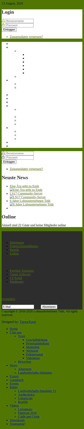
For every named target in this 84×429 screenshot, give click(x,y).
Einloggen (9, 29)
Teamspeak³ (17, 146)
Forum (14, 94)
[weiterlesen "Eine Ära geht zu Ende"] (26, 190)
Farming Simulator (22, 270)
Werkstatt (32, 65)
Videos (14, 127)
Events (14, 102)
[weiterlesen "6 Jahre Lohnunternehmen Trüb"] (32, 204)
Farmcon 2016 (27, 135)
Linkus (14, 253)
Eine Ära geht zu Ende (24, 186)
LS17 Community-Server (26, 193)
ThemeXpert (28, 322)
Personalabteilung (37, 58)
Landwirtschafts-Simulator (29, 89)
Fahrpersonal (34, 69)
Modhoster (17, 281)
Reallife (23, 124)
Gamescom (25, 120)
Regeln (14, 249)
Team (21, 51)
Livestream (25, 131)
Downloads (17, 142)
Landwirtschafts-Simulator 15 (29, 111)
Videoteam (33, 73)
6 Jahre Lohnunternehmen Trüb (30, 201)
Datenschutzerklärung (24, 246)
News (13, 80)
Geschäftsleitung (37, 54)
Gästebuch (16, 98)
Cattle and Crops (29, 138)
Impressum (17, 242)
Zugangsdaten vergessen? (26, 36)
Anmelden (8, 299)
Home (14, 43)
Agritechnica (26, 116)
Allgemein (24, 84)
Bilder (14, 105)
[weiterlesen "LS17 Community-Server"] (28, 197)
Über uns (16, 47)
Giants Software (20, 274)
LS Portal (16, 278)
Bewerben (24, 76)
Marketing (32, 62)
